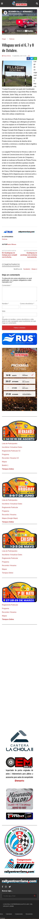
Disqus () (34, 269)
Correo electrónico (27, 303)
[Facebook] (28, 58)
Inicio (1, 914)
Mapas (4, 462)
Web (3, 311)
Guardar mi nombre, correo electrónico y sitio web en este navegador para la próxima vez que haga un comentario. (19, 321)
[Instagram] (6, 887)
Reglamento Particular (10, 507)
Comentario (6, 285)
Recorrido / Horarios (9, 514)
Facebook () (26, 269)
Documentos (29, 914)
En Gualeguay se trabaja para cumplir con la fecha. (9, 255)
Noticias (4, 239)
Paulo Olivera (7, 56)
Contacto (2, 918)
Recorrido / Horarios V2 (10, 458)
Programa (5, 454)
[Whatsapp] (35, 58)
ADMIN (12, 906)
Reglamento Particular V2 (11, 451)
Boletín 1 (5, 465)
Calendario (9, 914)
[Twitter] (32, 58)
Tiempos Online (8, 469)
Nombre (5, 303)
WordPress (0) (18, 269)
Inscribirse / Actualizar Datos (12, 447)
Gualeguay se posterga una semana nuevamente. (28, 255)
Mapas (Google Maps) (10, 518)
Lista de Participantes (9, 443)
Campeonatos (19, 914)
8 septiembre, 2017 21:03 (19, 56)
